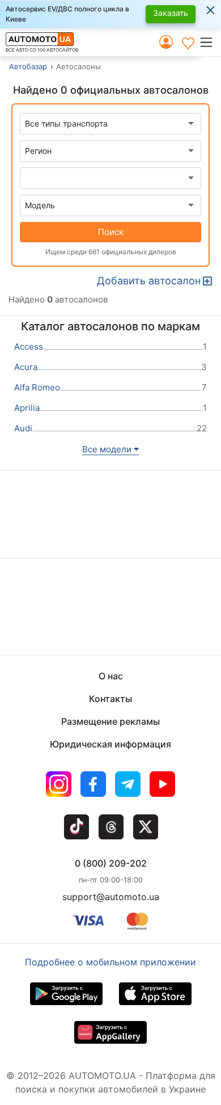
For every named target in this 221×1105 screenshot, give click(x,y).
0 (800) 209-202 (111, 863)
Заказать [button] (170, 13)
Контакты (110, 698)
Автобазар (28, 66)
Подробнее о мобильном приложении (110, 962)
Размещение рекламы (110, 721)
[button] (210, 42)
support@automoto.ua (110, 896)
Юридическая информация (110, 744)
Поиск (111, 231)
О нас (111, 676)
